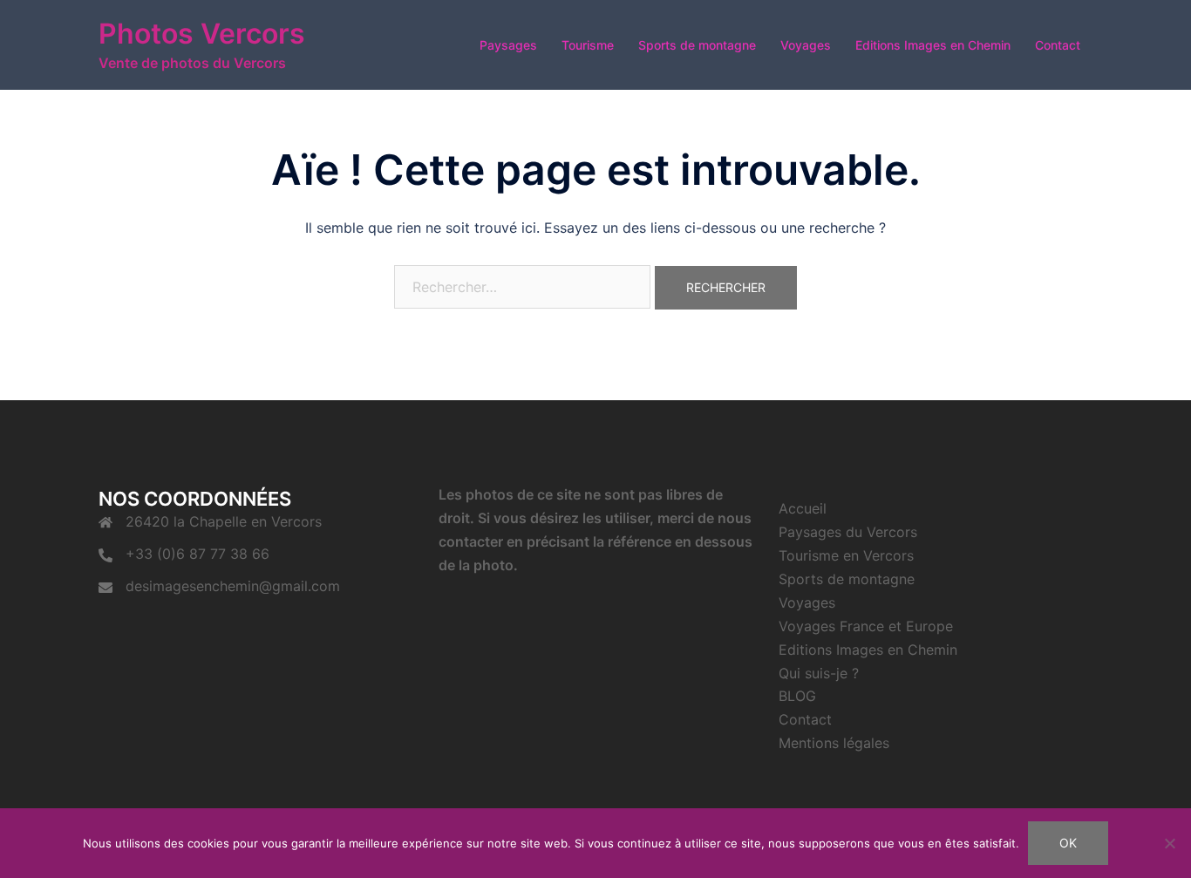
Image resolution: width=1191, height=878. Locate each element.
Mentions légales (834, 743)
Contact (1057, 44)
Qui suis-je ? (819, 673)
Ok (1068, 842)
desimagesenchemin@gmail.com (233, 586)
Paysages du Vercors (848, 532)
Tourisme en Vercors (846, 555)
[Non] (1169, 843)
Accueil (803, 508)
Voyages (805, 44)
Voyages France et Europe (866, 626)
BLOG (797, 695)
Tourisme (587, 44)
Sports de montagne (697, 44)
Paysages (508, 44)
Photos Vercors (202, 34)
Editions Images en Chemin (933, 44)
